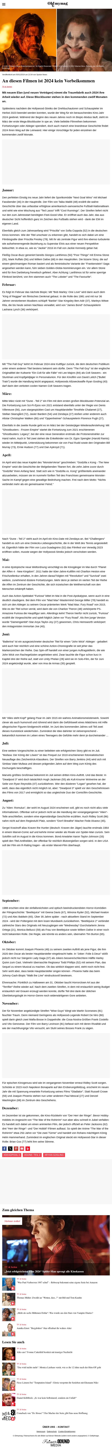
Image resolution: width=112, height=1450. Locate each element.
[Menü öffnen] (3, 4)
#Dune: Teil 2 (32, 1155)
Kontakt (64, 1427)
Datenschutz (52, 1432)
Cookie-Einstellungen (66, 1432)
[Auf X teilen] (10, 1148)
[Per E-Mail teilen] (22, 1148)
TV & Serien (7, 87)
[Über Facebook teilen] (4, 1148)
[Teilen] (16, 1148)
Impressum (41, 1432)
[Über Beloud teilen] (28, 1148)
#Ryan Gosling (54, 1155)
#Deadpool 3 (12, 1155)
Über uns (49, 1427)
